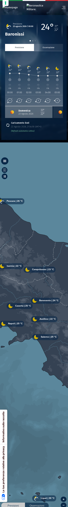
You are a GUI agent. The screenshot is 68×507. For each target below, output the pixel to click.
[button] (30, 40)
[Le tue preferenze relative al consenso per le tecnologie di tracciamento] (6, 3)
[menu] (62, 7)
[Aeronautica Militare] (39, 7)
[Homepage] (10, 8)
